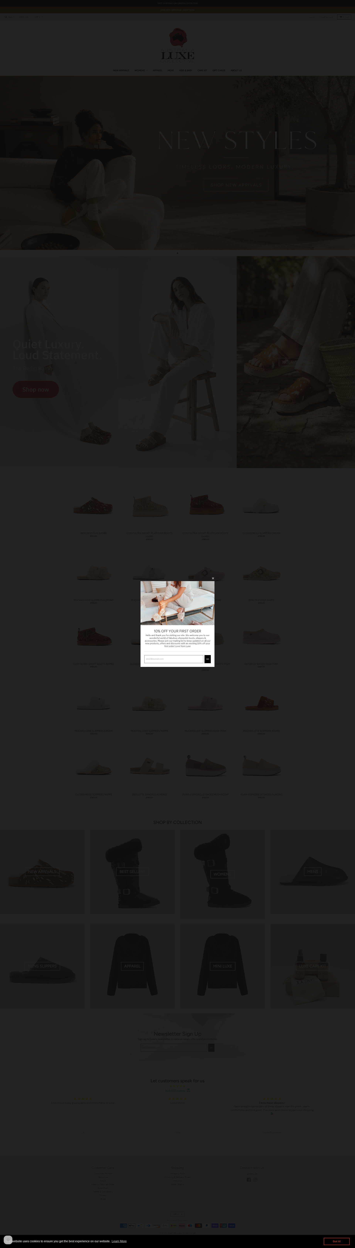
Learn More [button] (119, 1241)
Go (207, 659)
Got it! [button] (337, 1241)
